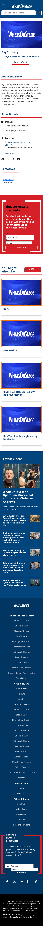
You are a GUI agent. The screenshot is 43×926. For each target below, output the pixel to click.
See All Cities (21, 678)
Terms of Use (27, 917)
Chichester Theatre (21, 646)
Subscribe (21, 247)
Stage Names (21, 804)
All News (21, 777)
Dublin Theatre (21, 625)
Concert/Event (20, 62)
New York (21, 793)
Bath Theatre (21, 636)
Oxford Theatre (22, 767)
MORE (32, 269)
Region (8, 240)
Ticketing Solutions (21, 824)
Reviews (21, 694)
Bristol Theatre (21, 725)
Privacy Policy (15, 917)
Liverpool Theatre (22, 662)
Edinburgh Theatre (21, 652)
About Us (21, 819)
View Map (9, 153)
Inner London (32, 56)
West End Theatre (21, 704)
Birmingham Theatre (21, 641)
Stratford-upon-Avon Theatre (21, 673)
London (21, 788)
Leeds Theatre (21, 657)
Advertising (21, 809)
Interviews (21, 699)
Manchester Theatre (21, 667)
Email (8, 233)
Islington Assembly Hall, (14, 56)
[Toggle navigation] (1, 5)
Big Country (8, 179)
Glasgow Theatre (21, 631)
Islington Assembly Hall (16, 142)
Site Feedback (21, 814)
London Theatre (21, 620)
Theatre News (21, 688)
